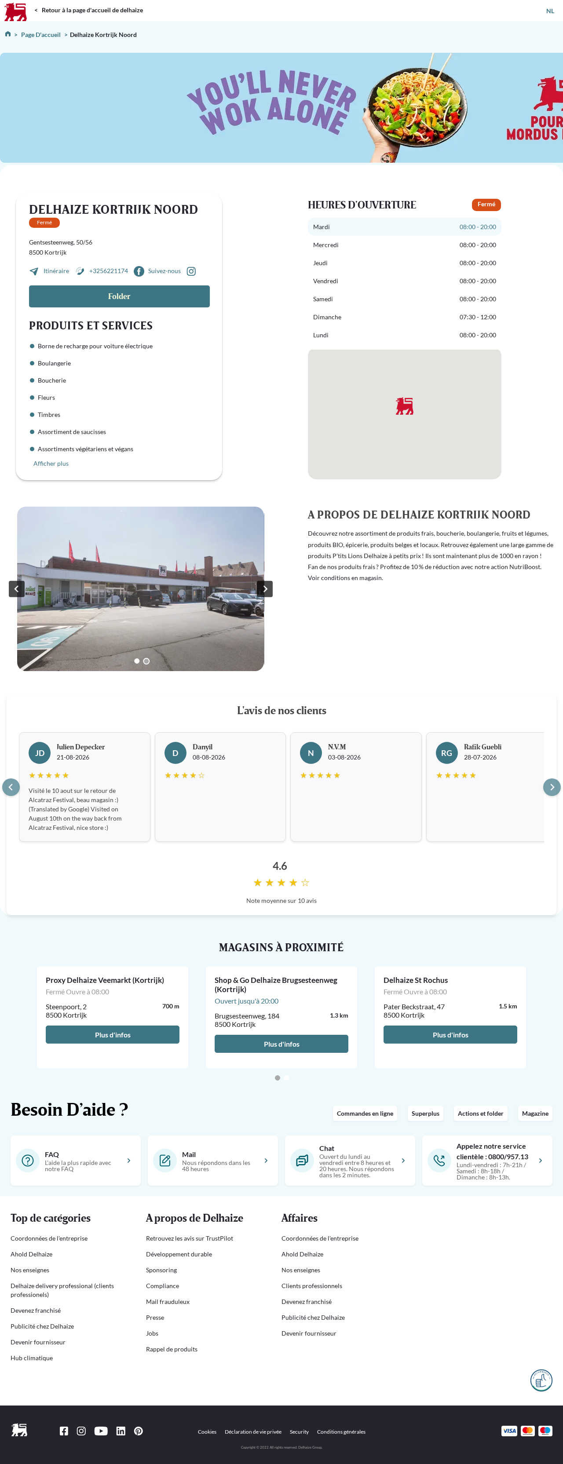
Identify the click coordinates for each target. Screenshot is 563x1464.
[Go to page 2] (286, 1078)
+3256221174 (108, 270)
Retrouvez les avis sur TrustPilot (189, 1238)
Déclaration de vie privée (253, 1431)
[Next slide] (552, 787)
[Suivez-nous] (191, 270)
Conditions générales (341, 1431)
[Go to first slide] (265, 589)
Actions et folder (481, 1113)
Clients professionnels (312, 1285)
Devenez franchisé (36, 1310)
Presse (155, 1317)
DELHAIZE (18, 3)
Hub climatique (32, 1358)
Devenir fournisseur (38, 1342)
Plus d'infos (113, 1034)
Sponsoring (161, 1270)
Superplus (425, 1113)
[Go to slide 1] (136, 661)
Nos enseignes (30, 1270)
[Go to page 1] (277, 1078)
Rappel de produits (171, 1349)
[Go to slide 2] (146, 661)
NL (550, 11)
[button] (68, 1218)
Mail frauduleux (168, 1301)
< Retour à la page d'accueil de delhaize (88, 10)
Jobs (152, 1333)
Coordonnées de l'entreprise (49, 1238)
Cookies (207, 1431)
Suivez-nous (164, 270)
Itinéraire (57, 270)
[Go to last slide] (11, 787)
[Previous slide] (17, 589)
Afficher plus (51, 463)
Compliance (162, 1285)
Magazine (535, 1113)
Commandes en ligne (365, 1113)
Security (299, 1431)
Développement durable (179, 1254)
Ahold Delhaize (31, 1254)
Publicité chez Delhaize (42, 1326)
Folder (119, 297)
